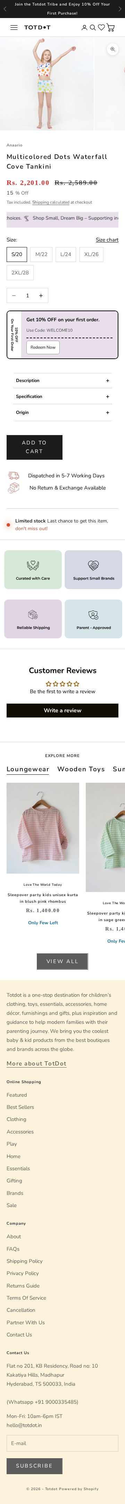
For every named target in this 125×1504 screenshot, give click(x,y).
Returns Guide (23, 1285)
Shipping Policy (25, 1261)
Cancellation (21, 1310)
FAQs (13, 1249)
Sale (12, 1205)
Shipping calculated (50, 202)
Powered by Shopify (79, 1489)
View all (63, 961)
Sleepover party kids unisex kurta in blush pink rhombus (43, 898)
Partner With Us (26, 1322)
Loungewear (28, 769)
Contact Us (19, 1334)
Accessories (20, 1131)
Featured (17, 1094)
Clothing (16, 1119)
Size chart (107, 239)
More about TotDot (37, 1064)
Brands (15, 1193)
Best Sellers (20, 1107)
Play (12, 1143)
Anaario (15, 145)
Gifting (14, 1180)
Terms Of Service (26, 1297)
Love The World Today (43, 885)
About (14, 1236)
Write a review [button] (63, 710)
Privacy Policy (23, 1273)
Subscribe (34, 1465)
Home (13, 1156)
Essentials (18, 1168)
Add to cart (34, 447)
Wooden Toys (81, 769)
